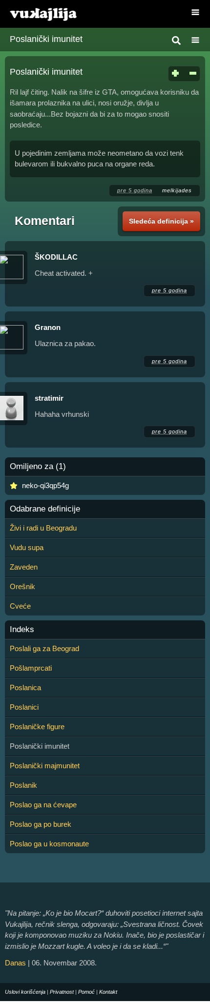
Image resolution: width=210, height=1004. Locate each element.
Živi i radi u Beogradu (43, 528)
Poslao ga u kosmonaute (49, 844)
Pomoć (86, 992)
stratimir (49, 398)
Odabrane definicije (45, 509)
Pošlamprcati (31, 668)
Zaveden (24, 567)
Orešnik (22, 586)
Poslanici (24, 707)
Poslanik (23, 785)
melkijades (177, 190)
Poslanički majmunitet (45, 765)
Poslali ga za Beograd (44, 648)
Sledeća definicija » (161, 221)
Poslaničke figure (37, 726)
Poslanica (25, 687)
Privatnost (62, 992)
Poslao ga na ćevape (43, 804)
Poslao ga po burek (40, 824)
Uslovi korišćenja (25, 992)
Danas (15, 963)
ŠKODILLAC (56, 257)
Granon (48, 327)
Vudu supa (26, 547)
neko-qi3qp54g (45, 485)
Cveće (20, 606)
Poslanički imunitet (46, 39)
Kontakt (108, 992)
